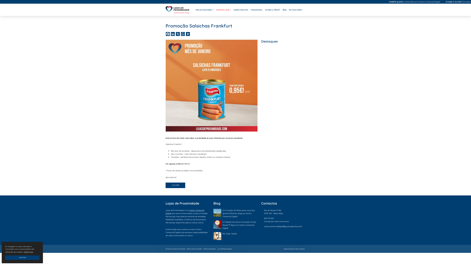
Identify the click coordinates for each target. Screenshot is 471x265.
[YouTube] (304, 234)
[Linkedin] (296, 234)
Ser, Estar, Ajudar (229, 233)
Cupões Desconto (240, 10)
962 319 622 (269, 218)
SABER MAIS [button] (28, 252)
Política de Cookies (209, 249)
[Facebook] (279, 234)
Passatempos (256, 10)
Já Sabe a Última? (272, 10)
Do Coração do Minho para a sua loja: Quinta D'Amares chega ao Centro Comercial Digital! (238, 213)
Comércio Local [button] (223, 10)
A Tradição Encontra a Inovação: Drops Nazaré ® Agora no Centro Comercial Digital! (239, 225)
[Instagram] (288, 234)
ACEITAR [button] (22, 257)
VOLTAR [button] (175, 185)
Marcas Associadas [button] (204, 10)
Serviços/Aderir (295, 10)
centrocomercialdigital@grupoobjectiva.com (283, 226)
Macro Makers (300, 249)
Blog (284, 10)
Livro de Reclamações (224, 249)
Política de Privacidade (194, 249)
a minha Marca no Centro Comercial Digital (404, 2)
